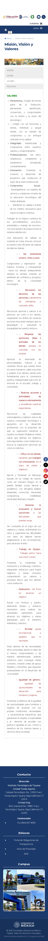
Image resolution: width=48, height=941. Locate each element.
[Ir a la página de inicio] (6, 30)
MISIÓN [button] (10, 70)
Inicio (8, 38)
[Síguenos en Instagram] (45, 470)
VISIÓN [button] (10, 75)
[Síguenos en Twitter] (45, 465)
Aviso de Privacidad (26, 848)
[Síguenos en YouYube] (45, 476)
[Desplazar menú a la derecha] (11, 32)
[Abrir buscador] (44, 17)
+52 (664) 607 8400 (26, 822)
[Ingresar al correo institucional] (38, 16)
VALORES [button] (10, 81)
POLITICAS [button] (11, 86)
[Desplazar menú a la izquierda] (9, 32)
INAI (26, 853)
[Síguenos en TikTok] (45, 482)
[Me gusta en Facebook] (45, 459)
